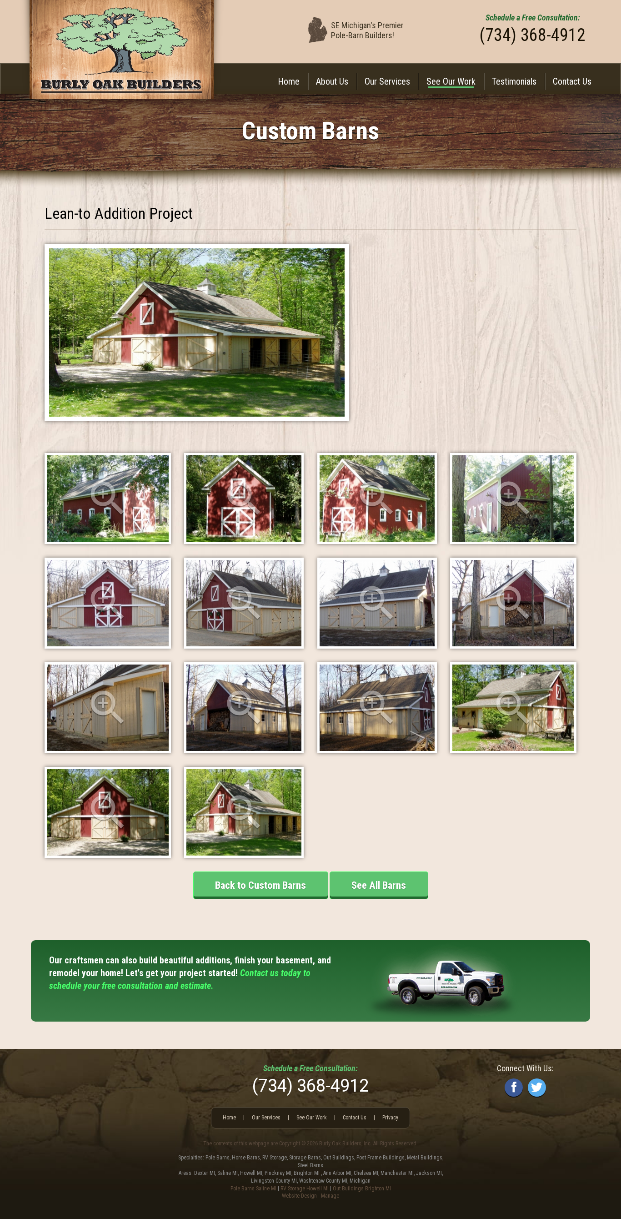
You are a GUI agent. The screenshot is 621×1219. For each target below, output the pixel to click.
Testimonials (514, 81)
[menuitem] (289, 81)
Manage (330, 1196)
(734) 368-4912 (533, 35)
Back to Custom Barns (260, 885)
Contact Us (572, 81)
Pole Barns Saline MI (253, 1188)
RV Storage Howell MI (304, 1188)
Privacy (390, 1117)
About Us (332, 81)
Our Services (387, 81)
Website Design (299, 1196)
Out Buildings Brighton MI (362, 1188)
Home (289, 81)
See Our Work (451, 81)
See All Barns (378, 885)
